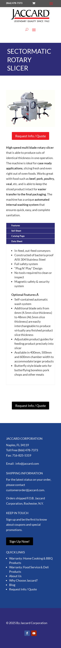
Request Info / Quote (30, 136)
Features (15, 225)
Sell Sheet (16, 230)
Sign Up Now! (19, 541)
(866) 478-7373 (14, 3)
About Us (15, 576)
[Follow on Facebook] (27, 633)
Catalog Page (18, 236)
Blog (12, 585)
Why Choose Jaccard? (23, 580)
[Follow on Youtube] (34, 633)
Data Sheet (16, 241)
